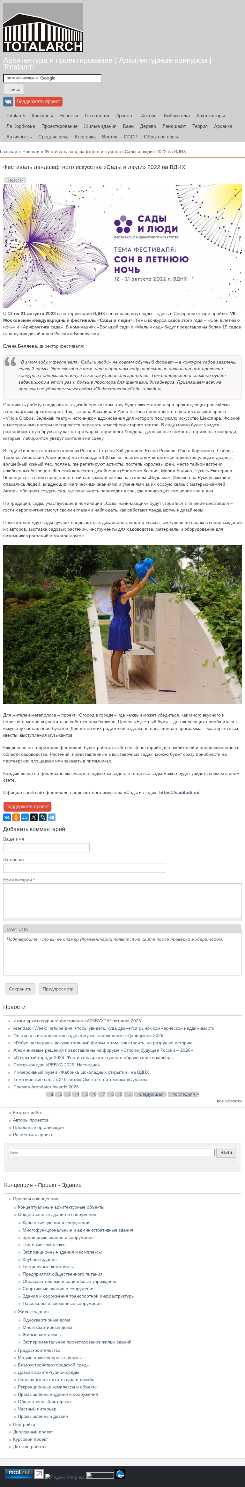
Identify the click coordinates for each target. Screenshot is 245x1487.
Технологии (96, 115)
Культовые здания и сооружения (57, 1222)
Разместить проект (32, 1134)
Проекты (125, 115)
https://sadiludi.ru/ (179, 792)
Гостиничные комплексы (48, 1266)
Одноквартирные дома (47, 1319)
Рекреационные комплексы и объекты (58, 1386)
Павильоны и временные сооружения (62, 1303)
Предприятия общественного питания (63, 1274)
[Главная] (43, 27)
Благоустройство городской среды (54, 1364)
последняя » (186, 1094)
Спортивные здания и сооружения (59, 1288)
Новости (68, 115)
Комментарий (19, 879)
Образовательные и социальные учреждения (70, 1281)
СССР (130, 136)
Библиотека (177, 115)
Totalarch (15, 115)
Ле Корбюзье (20, 126)
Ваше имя (13, 839)
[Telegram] (52, 817)
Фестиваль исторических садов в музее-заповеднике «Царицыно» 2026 (88, 1035)
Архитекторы (210, 115)
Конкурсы (42, 115)
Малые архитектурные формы (50, 1357)
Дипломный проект (33, 1431)
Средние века (53, 136)
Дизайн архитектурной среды (48, 1372)
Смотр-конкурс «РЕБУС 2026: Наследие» (56, 1064)
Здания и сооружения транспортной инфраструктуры (79, 1296)
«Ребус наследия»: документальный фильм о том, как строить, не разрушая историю (103, 1042)
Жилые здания (100, 126)
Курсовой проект (30, 1439)
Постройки (24, 1424)
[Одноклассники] (16, 817)
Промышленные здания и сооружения (58, 1394)
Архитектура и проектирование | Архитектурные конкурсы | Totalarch (107, 63)
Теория (200, 126)
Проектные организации (38, 1127)
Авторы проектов (30, 1120)
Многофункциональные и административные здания (78, 1230)
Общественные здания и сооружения (57, 1214)
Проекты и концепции (35, 1198)
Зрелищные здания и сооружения (58, 1237)
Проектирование (59, 126)
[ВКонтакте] (7, 817)
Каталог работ (28, 1112)
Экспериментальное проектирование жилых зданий (77, 1341)
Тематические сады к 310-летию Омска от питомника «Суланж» (80, 1079)
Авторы (149, 115)
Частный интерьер (37, 1408)
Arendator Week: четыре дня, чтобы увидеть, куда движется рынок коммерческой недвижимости (113, 1028)
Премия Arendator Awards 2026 (46, 1086)
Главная (8, 151)
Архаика (223, 126)
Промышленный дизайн (43, 1416)
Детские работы (29, 1446)
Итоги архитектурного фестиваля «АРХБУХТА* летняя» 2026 (77, 1020)
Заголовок (13, 859)
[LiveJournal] (43, 817)
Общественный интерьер (44, 1401)
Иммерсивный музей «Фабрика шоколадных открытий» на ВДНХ (81, 1072)
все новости (229, 1100)
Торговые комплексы (44, 1244)
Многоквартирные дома (47, 1327)
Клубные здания (40, 1259)
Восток (109, 136)
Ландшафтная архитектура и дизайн (56, 1379)
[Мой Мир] (25, 817)
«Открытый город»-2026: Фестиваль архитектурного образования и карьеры (93, 1057)
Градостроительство (39, 1350)
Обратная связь (161, 136)
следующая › (153, 1094)
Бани (128, 126)
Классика (85, 136)
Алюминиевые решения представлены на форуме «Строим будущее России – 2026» (103, 1050)
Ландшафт (174, 126)
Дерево (148, 126)
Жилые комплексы (42, 1334)
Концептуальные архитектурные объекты (61, 1207)
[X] (34, 817)
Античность (19, 136)
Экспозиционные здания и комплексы (62, 1252)
